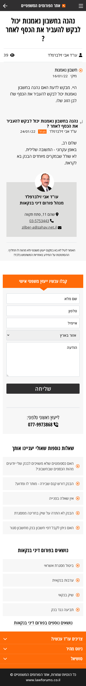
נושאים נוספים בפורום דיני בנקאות (43, 623)
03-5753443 (39, 220)
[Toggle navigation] (80, 5)
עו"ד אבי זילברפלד (63, 55)
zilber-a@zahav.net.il (39, 227)
